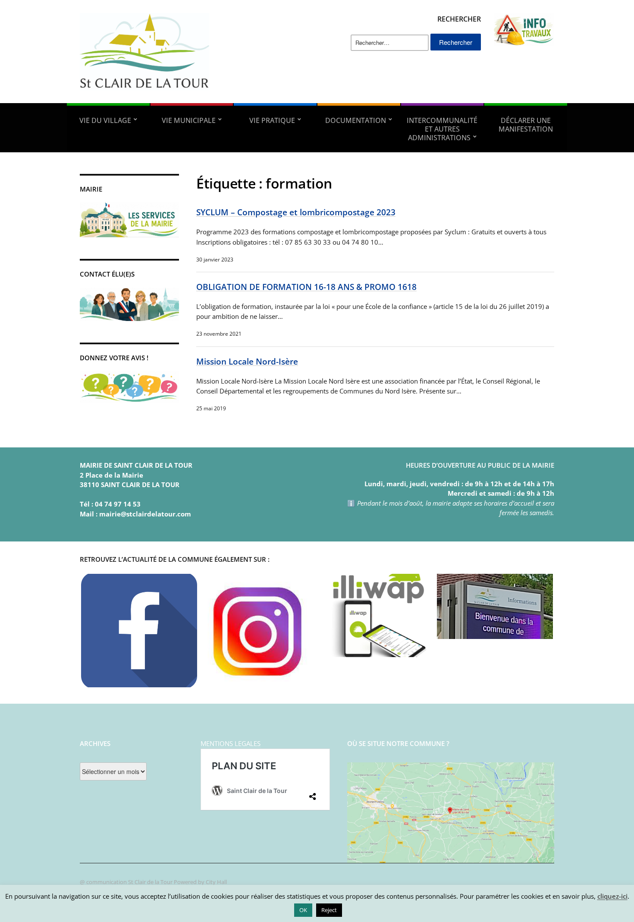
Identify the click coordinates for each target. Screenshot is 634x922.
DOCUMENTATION (355, 120)
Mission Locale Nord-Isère (247, 361)
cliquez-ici (612, 896)
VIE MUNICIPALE (189, 120)
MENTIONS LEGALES (231, 743)
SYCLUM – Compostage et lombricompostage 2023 (295, 212)
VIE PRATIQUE (272, 120)
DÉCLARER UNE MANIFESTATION (526, 125)
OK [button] (303, 910)
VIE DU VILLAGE (105, 120)
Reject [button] (329, 910)
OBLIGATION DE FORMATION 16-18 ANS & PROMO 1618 (306, 286)
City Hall (216, 882)
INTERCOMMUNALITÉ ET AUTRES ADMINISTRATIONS (442, 129)
